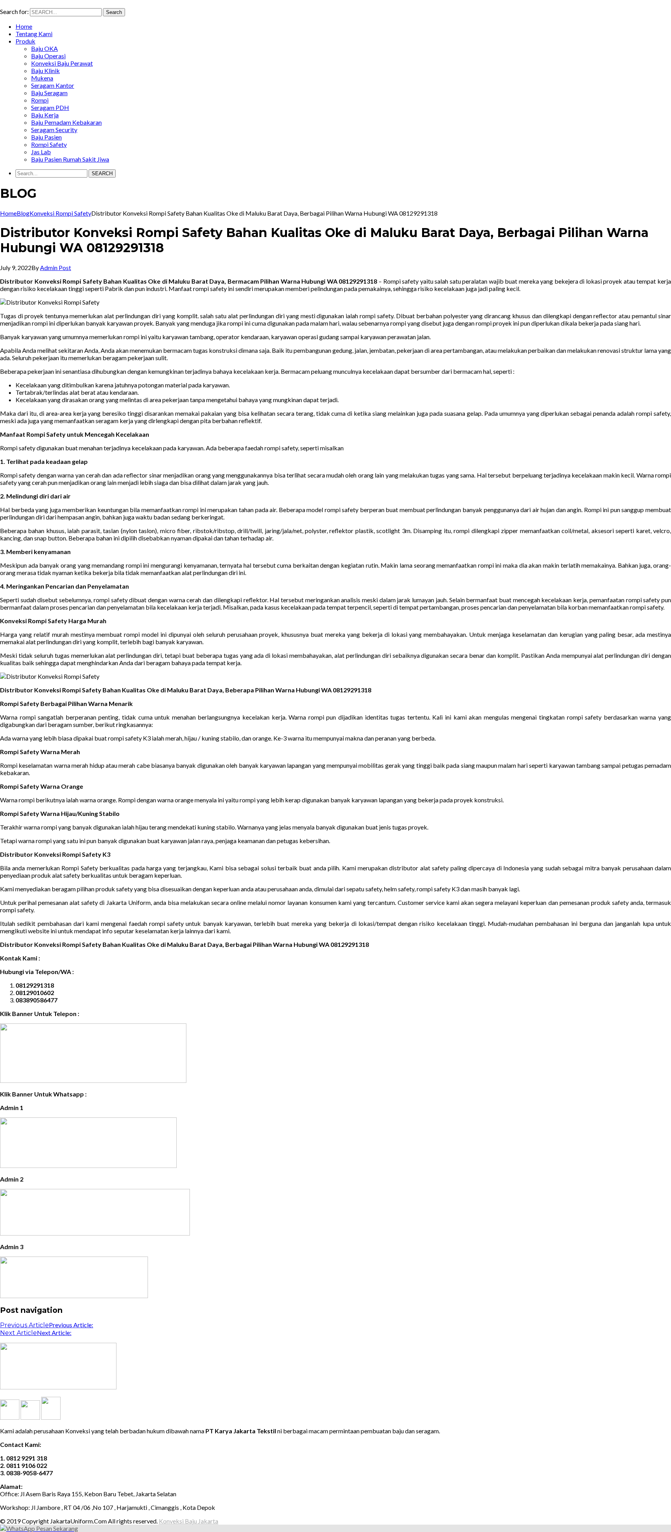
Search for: (14, 11)
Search (114, 12)
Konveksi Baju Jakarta (188, 1521)
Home (8, 213)
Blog (23, 213)
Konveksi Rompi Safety (60, 213)
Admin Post (55, 267)
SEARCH (102, 173)
